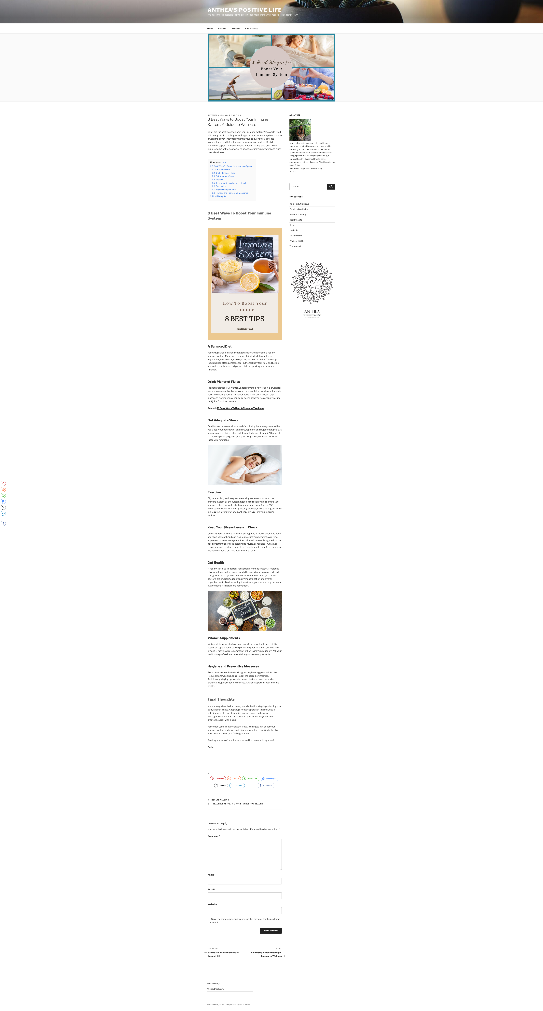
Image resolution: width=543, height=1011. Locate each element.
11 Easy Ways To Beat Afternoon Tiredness (240, 408)
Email (211, 889)
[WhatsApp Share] (3, 495)
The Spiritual (295, 246)
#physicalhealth (253, 804)
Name (212, 874)
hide (224, 162)
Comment (214, 836)
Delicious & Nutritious (299, 204)
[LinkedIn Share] (3, 513)
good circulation (250, 501)
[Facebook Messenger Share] (3, 501)
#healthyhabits (221, 804)
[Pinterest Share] (3, 483)
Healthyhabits (220, 800)
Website (212, 904)
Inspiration (294, 230)
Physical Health (296, 241)
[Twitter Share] (3, 507)
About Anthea (251, 28)
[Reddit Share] (3, 489)
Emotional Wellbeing (298, 209)
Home (210, 28)
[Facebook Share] (3, 523)
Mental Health (295, 235)
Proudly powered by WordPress (236, 1004)
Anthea (237, 115)
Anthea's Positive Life (245, 10)
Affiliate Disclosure (215, 989)
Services (222, 28)
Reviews (236, 28)
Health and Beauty (297, 214)
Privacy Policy (213, 983)
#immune (237, 804)
